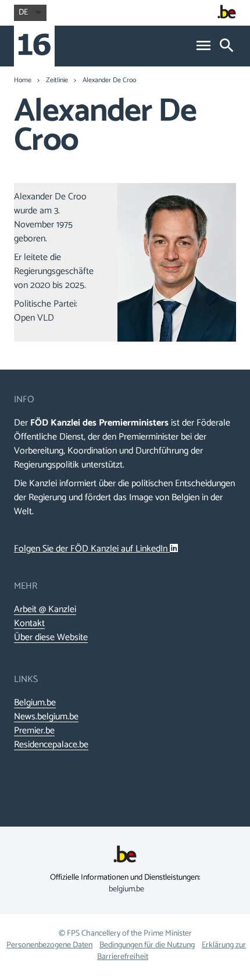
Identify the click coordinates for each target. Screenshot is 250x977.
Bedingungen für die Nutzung (147, 945)
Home (22, 80)
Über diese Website (51, 638)
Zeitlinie (57, 80)
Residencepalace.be (51, 745)
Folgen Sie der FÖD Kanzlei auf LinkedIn (92, 549)
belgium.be (126, 889)
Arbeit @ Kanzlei (45, 610)
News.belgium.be (46, 717)
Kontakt (29, 624)
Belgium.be (35, 703)
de (23, 12)
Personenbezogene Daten (49, 945)
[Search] (226, 46)
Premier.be (34, 731)
